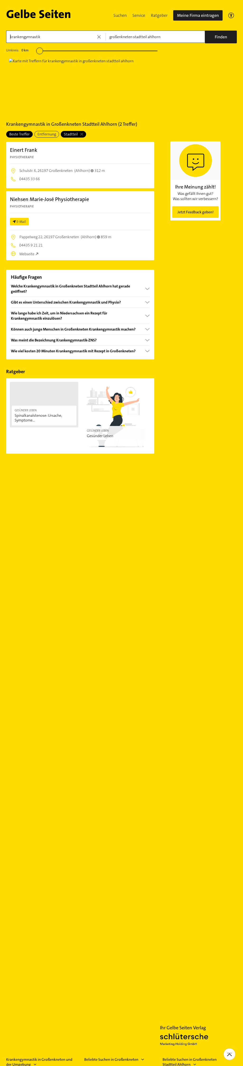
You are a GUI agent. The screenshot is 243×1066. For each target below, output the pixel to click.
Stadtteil (71, 134)
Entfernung (46, 134)
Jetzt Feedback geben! (196, 212)
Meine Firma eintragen (198, 15)
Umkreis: (17, 50)
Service (138, 15)
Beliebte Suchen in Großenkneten (111, 1059)
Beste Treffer (19, 134)
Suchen (120, 15)
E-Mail (21, 221)
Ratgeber (159, 15)
